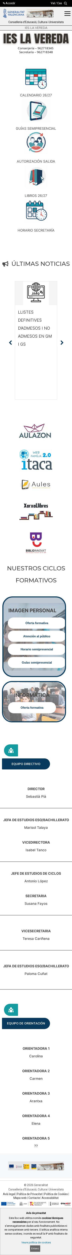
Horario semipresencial (37, 649)
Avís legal (9, 1194)
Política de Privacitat (29, 1194)
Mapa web (20, 1197)
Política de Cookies (56, 1194)
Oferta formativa (36, 623)
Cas (59, 3)
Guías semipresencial (37, 662)
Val (53, 3)
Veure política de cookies (36, 1242)
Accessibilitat (50, 1197)
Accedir (10, 3)
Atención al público (36, 636)
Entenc (35, 1248)
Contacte (34, 1197)
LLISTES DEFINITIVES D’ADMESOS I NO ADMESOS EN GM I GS (35, 328)
